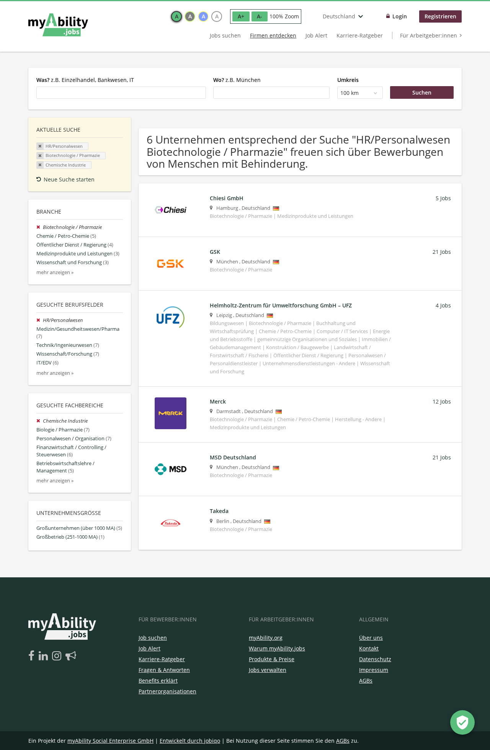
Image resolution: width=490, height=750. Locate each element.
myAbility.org (266, 637)
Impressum (373, 669)
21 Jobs (442, 251)
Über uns (371, 637)
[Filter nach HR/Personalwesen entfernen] (39, 320)
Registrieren (440, 16)
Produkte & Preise (271, 659)
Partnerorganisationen (167, 691)
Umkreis (348, 79)
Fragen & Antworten (164, 669)
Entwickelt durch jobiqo (190, 740)
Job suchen (153, 637)
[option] (176, 16)
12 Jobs (442, 401)
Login (399, 16)
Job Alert (316, 35)
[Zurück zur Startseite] (58, 24)
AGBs (365, 680)
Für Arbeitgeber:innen (428, 35)
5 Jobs (443, 198)
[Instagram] (58, 656)
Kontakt (369, 648)
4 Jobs (443, 305)
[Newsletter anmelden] (70, 656)
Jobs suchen (225, 35)
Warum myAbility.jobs (277, 648)
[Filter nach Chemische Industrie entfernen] (39, 421)
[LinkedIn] (45, 656)
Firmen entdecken (273, 35)
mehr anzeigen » (55, 272)
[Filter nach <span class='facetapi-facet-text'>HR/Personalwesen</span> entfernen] (40, 146)
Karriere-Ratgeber (359, 35)
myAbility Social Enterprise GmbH (110, 740)
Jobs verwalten (267, 669)
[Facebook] (32, 656)
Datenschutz (375, 659)
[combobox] (121, 93)
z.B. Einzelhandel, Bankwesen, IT (85, 79)
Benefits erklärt (158, 680)
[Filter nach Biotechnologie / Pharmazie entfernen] (39, 227)
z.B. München (237, 79)
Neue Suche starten (69, 179)
